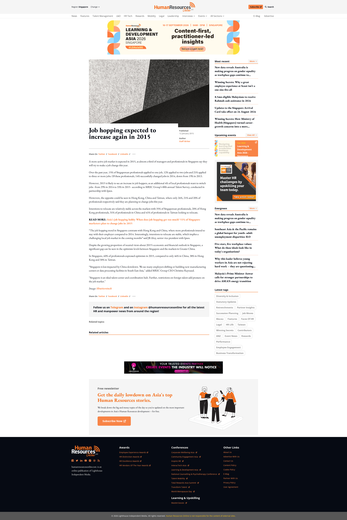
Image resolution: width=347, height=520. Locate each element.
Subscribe (256, 7)
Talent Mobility (179, 478)
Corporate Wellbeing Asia (183, 452)
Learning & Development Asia (185, 469)
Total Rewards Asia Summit (184, 482)
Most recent (235, 61)
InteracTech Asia (180, 465)
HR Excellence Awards (129, 461)
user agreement (230, 487)
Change (94, 7)
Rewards (140, 16)
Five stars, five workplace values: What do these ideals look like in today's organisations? (233, 247)
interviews (187, 16)
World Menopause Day (181, 491)
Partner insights (246, 307)
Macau (220, 318)
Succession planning (227, 313)
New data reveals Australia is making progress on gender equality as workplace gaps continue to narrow (235, 71)
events (201, 16)
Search (271, 7)
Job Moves (247, 313)
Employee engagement (228, 347)
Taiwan (242, 324)
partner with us (230, 478)
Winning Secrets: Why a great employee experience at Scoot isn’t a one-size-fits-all (235, 85)
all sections (216, 16)
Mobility (152, 16)
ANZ (218, 336)
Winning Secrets (225, 330)
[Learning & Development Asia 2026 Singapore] (173, 37)
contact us (228, 461)
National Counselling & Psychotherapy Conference (194, 474)
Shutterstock (104, 288)
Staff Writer (184, 141)
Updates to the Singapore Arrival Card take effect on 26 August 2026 (235, 109)
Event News (231, 336)
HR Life (230, 324)
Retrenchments (224, 307)
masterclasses (179, 503)
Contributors (245, 330)
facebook (112, 154)
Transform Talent (180, 487)
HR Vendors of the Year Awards (133, 465)
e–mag (256, 16)
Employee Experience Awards (132, 452)
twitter (101, 154)
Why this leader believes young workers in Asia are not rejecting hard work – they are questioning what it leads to (234, 262)
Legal (161, 16)
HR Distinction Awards (129, 456)
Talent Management (103, 16)
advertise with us (231, 456)
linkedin (124, 154)
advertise (269, 16)
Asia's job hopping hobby (121, 219)
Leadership (173, 16)
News (74, 16)
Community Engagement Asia (185, 456)
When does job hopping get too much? (158, 219)
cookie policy (229, 469)
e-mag (226, 474)
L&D (118, 16)
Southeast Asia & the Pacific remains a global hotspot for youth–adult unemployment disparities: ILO (235, 232)
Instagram (141, 307)
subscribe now (116, 422)
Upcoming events (235, 135)
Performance (223, 341)
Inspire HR (177, 461)
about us (227, 452)
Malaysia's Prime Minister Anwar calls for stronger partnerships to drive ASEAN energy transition (234, 277)
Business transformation (230, 353)
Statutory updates (226, 301)
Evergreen (235, 208)
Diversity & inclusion (227, 296)
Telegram (116, 307)
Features (84, 16)
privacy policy (229, 482)
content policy (229, 465)
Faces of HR (247, 318)
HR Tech (128, 16)
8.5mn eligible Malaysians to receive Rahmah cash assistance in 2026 (235, 98)
